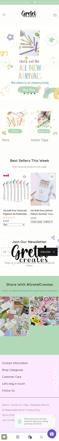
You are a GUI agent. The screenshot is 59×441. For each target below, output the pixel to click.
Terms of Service (10, 415)
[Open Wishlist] (4, 437)
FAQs (26, 404)
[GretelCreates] (29, 15)
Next (53, 62)
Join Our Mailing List (12, 420)
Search (5, 404)
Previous (5, 62)
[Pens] (15, 122)
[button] (9, 217)
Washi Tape (39, 140)
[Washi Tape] (44, 122)
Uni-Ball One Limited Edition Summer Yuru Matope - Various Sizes (43, 212)
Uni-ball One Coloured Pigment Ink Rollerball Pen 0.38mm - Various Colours (15, 212)
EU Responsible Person (13, 410)
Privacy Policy (33, 410)
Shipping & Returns (39, 404)
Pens (5, 140)
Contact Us (16, 404)
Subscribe (45, 251)
